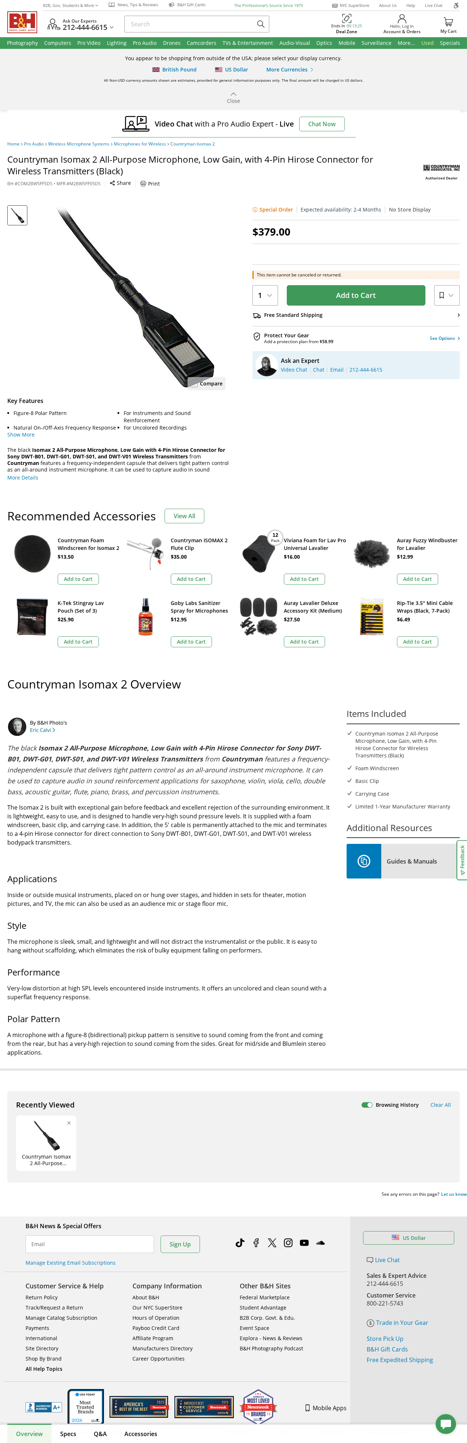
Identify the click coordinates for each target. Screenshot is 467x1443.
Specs (68, 1434)
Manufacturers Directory (162, 1348)
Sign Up (180, 1244)
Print (154, 183)
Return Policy (42, 1297)
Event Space (254, 1327)
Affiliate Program (152, 1338)
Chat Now (322, 124)
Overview (29, 1434)
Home (13, 144)
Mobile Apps (330, 1408)
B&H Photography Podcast (271, 1348)
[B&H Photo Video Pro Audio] (25, 22)
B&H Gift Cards (387, 1349)
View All (184, 516)
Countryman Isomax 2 (192, 144)
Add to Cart (356, 295)
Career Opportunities (158, 1358)
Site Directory (42, 1348)
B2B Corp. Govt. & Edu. (267, 1317)
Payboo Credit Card (156, 1327)
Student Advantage (263, 1307)
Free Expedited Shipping (400, 1360)
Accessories (140, 1434)
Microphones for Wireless (140, 144)
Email (38, 1244)
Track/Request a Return (54, 1307)
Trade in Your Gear (402, 1323)
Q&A (100, 1434)
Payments (37, 1327)
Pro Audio (34, 144)
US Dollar (414, 1237)
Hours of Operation (156, 1317)
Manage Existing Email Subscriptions (71, 1263)
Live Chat (434, 5)
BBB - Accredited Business (44, 1407)
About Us (388, 5)
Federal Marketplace (265, 1297)
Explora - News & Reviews (271, 1338)
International (41, 1338)
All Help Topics (44, 1368)
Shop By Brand (44, 1358)
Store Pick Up (385, 1339)
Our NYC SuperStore (157, 1307)
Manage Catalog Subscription (61, 1317)
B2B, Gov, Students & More (68, 5)
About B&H (145, 1297)
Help (410, 5)
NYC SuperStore (354, 5)
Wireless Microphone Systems (78, 144)
